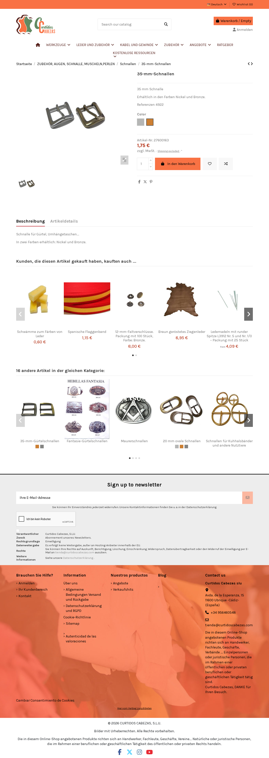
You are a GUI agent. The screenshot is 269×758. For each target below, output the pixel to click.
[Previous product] (249, 64)
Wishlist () (244, 4)
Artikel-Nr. (145, 140)
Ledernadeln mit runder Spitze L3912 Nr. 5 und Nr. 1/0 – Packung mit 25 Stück (229, 336)
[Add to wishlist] (210, 164)
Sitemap (72, 623)
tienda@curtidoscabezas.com (74, 552)
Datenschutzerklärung (78, 558)
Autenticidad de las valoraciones (81, 638)
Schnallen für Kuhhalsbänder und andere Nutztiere (229, 443)
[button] (95, 45)
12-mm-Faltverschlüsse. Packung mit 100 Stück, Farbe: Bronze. (134, 336)
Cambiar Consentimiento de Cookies (45, 700)
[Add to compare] (226, 164)
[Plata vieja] (42, 446)
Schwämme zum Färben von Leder (39, 334)
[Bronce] (37, 446)
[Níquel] (177, 446)
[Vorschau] (45, 328)
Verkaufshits (123, 589)
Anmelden (27, 583)
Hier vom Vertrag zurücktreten (134, 708)
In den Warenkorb (181, 164)
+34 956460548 (223, 612)
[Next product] (252, 64)
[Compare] (38, 328)
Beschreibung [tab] (30, 221)
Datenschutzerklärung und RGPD (84, 608)
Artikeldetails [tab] (64, 221)
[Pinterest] (151, 182)
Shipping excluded (169, 151)
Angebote (120, 583)
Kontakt (25, 596)
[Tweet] (145, 182)
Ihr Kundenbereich (33, 589)
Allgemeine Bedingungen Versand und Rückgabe (83, 594)
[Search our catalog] (166, 24)
